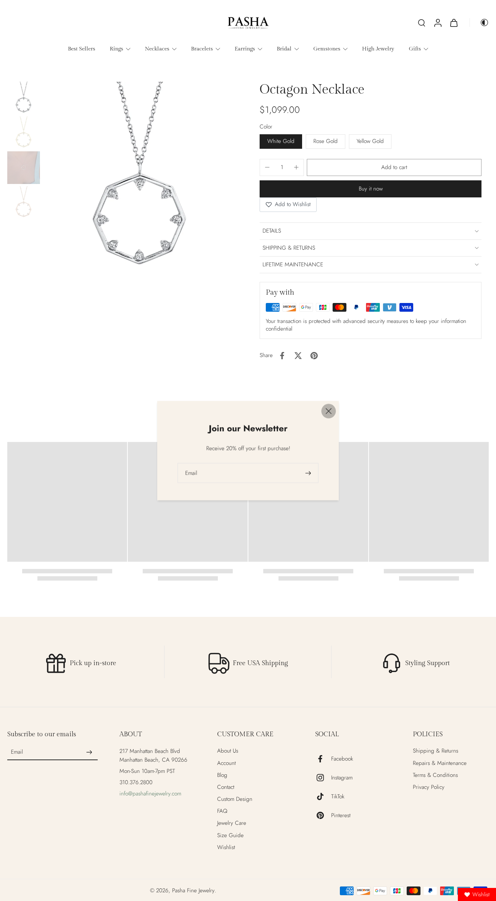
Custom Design (234, 799)
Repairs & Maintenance (440, 763)
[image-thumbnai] (23, 98)
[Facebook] (323, 759)
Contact (225, 787)
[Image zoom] (139, 178)
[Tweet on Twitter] (298, 356)
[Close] (328, 411)
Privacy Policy (428, 787)
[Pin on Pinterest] (314, 356)
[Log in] (438, 22)
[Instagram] (323, 778)
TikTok (337, 796)
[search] (422, 22)
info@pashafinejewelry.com (150, 794)
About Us (227, 751)
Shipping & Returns (435, 751)
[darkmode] (479, 22)
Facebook (342, 759)
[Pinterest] (323, 815)
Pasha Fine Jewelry (193, 890)
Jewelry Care (231, 823)
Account (226, 763)
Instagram (342, 778)
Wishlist (226, 847)
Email (17, 752)
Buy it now (371, 189)
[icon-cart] (454, 22)
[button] (394, 167)
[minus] (267, 167)
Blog (222, 775)
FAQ (222, 811)
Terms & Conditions (435, 775)
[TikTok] (323, 796)
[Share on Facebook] (282, 356)
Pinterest (340, 815)
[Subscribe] (89, 752)
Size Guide (230, 835)
